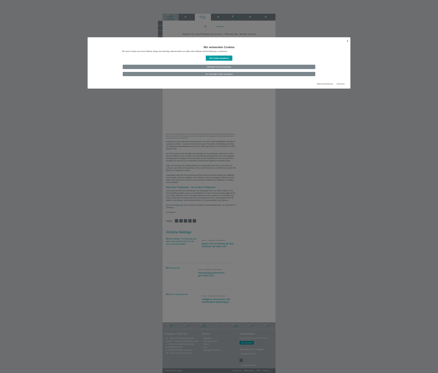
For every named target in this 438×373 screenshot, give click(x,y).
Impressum (341, 84)
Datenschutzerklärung (325, 84)
